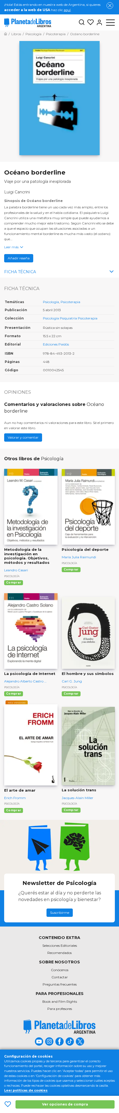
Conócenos (59, 970)
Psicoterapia (70, 302)
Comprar (13, 582)
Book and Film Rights (59, 1001)
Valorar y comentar (23, 437)
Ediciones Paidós (56, 344)
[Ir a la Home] (5, 34)
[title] (59, 1027)
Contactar (59, 977)
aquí (67, 10)
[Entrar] (98, 22)
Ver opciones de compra (65, 1104)
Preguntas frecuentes (60, 984)
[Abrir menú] (110, 22)
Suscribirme (59, 912)
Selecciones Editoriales (59, 945)
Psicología (51, 302)
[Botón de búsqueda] (81, 22)
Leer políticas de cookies (26, 1090)
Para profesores (59, 1009)
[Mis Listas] (89, 22)
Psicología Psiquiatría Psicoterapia (70, 318)
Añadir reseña (19, 258)
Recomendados (59, 953)
